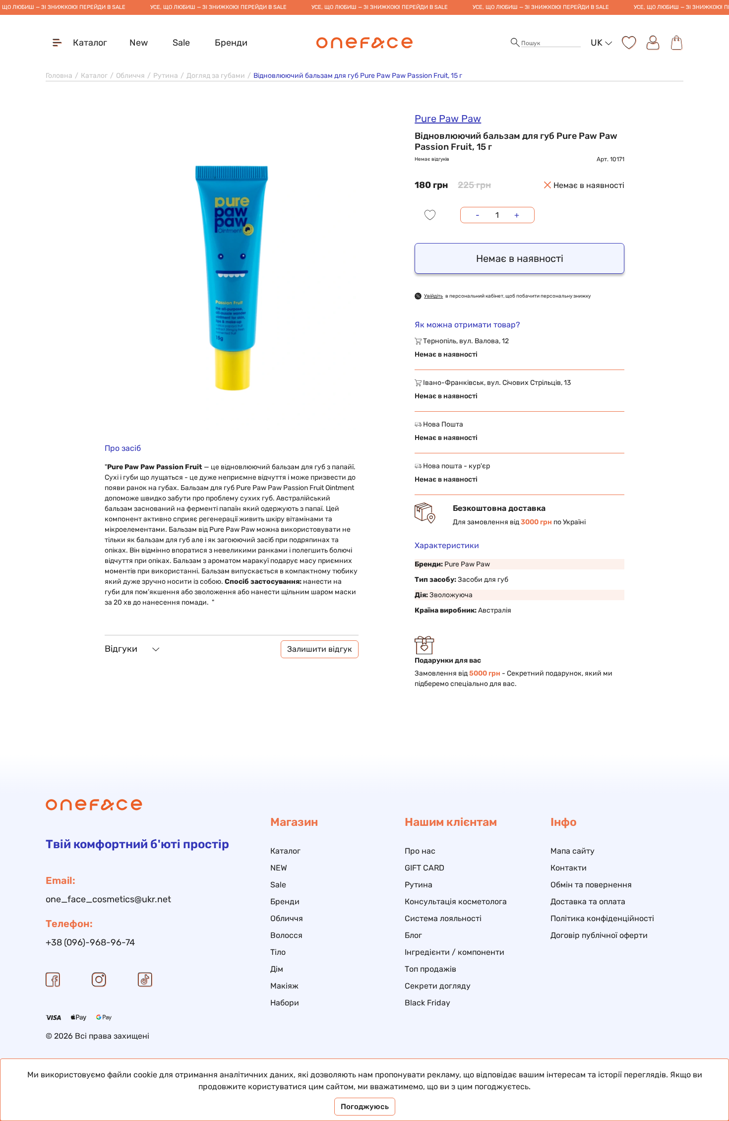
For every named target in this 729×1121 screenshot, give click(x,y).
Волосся (286, 935)
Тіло (278, 952)
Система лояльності (443, 918)
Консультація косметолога (456, 901)
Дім (276, 969)
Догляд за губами (215, 75)
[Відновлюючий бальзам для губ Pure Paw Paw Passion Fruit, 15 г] (232, 270)
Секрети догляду (438, 986)
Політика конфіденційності (602, 918)
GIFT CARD (424, 867)
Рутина (165, 75)
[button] (515, 43)
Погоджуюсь (365, 1106)
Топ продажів (430, 969)
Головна (59, 75)
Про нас (420, 851)
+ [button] (516, 215)
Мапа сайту (572, 851)
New (138, 42)
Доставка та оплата (587, 901)
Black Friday (427, 1002)
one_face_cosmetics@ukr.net (108, 899)
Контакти (568, 867)
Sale (181, 42)
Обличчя (130, 75)
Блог (413, 935)
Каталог (94, 75)
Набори (284, 1002)
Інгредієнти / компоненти (454, 952)
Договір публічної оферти (599, 935)
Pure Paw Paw (448, 119)
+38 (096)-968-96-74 (90, 942)
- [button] (478, 215)
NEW (278, 867)
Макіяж (284, 986)
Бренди (231, 42)
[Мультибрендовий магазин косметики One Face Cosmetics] (364, 43)
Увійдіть (433, 296)
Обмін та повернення (591, 884)
